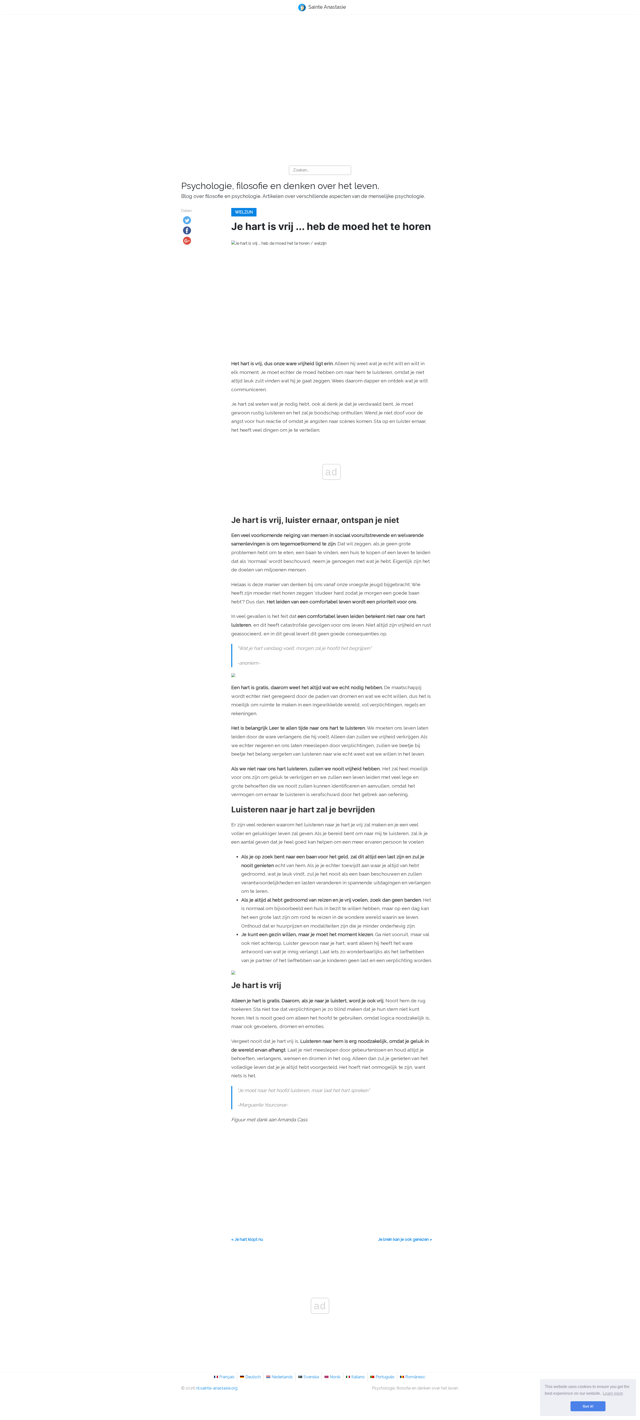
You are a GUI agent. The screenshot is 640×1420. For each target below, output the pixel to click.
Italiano (358, 1377)
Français (226, 1377)
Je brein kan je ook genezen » (405, 1239)
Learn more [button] (613, 1393)
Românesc (415, 1377)
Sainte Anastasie (326, 7)
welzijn (244, 212)
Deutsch (253, 1377)
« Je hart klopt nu (247, 1239)
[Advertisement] (320, 58)
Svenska (311, 1377)
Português (385, 1377)
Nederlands (282, 1377)
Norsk (335, 1377)
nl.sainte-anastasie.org (217, 1388)
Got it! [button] (588, 1406)
